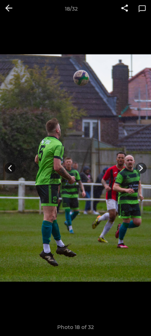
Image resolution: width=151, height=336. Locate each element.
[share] (124, 9)
